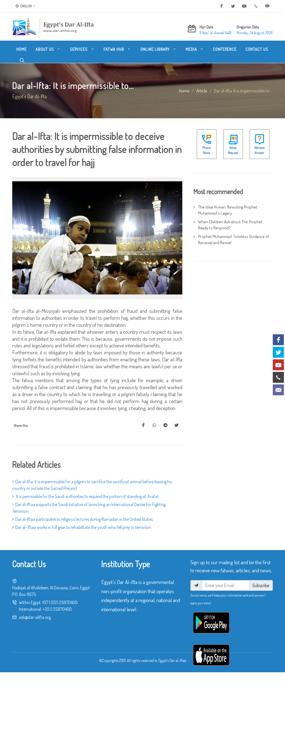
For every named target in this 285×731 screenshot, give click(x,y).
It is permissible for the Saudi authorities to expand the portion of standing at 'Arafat (87, 496)
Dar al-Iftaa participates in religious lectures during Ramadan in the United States (84, 519)
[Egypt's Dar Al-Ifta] (53, 26)
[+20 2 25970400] (255, 6)
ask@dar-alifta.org (35, 617)
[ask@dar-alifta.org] (267, 6)
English (26, 6)
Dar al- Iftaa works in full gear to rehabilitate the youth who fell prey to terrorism (83, 527)
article (201, 90)
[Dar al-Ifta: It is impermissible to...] (143, 425)
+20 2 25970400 (57, 609)
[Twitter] (233, 6)
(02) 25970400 (64, 602)
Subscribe (260, 585)
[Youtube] (244, 6)
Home (184, 90)
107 (45, 602)
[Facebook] (221, 6)
